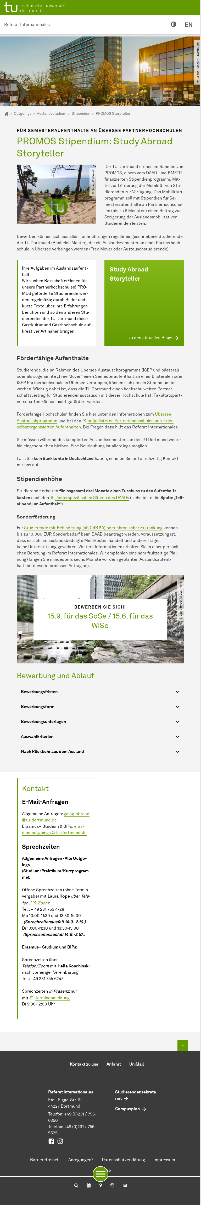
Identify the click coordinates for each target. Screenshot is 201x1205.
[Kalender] (88, 1186)
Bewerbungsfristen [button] (39, 691)
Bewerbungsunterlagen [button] (43, 721)
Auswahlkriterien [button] (37, 736)
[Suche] (76, 1186)
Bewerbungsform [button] (37, 706)
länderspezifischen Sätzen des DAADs (92, 497)
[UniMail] (125, 1186)
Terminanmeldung (52, 997)
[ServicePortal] (112, 1186)
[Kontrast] (174, 24)
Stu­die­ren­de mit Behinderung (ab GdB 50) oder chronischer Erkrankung (93, 527)
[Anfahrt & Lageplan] (100, 1186)
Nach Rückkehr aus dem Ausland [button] (52, 751)
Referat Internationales (27, 24)
